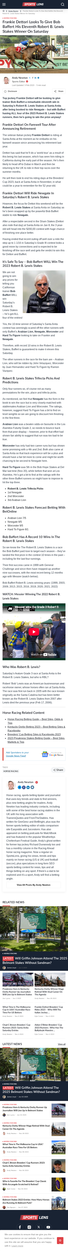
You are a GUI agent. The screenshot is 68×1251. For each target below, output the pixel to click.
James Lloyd (11, 968)
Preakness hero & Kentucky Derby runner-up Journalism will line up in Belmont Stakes (17, 992)
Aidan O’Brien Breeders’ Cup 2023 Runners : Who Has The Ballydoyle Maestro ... (49, 1028)
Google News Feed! (16, 756)
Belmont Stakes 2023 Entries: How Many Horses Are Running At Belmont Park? (26, 1201)
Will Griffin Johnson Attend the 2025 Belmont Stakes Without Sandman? (31, 1090)
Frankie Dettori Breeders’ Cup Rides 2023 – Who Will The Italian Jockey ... (49, 1010)
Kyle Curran (39, 1016)
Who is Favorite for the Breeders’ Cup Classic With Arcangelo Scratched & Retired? (24, 1183)
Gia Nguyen (11, 1207)
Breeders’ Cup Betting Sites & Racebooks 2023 (34, 734)
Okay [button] (60, 1241)
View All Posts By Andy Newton (33, 885)
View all (61, 1044)
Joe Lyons (6, 998)
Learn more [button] (17, 1246)
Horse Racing (13, 11)
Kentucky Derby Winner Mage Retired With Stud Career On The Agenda (49, 992)
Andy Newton (39, 998)
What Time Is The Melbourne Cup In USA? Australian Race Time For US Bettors (17, 1010)
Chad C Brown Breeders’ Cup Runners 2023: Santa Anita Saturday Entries (16, 1028)
